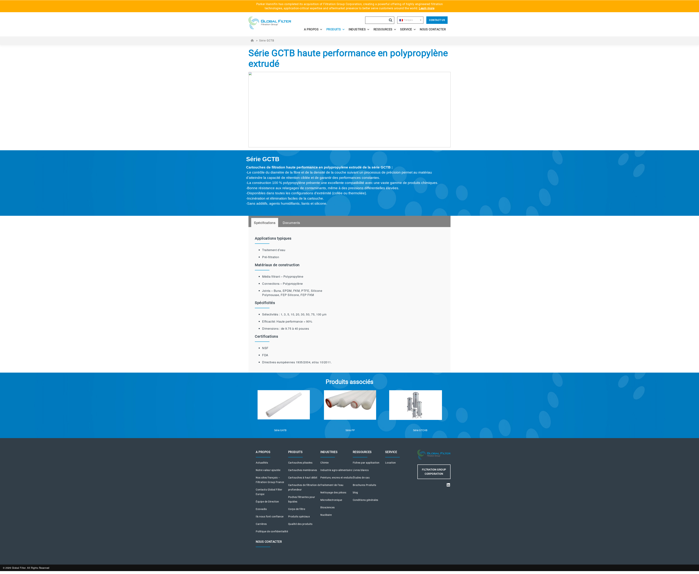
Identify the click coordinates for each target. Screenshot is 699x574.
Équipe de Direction (267, 501)
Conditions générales (365, 499)
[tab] (264, 222)
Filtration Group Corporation (434, 471)
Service (406, 29)
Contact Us (437, 20)
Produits (333, 29)
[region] (349, 183)
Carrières (261, 524)
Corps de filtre (296, 509)
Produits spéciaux (299, 516)
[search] (390, 20)
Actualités (262, 462)
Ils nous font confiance (270, 516)
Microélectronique (331, 499)
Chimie (324, 462)
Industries (357, 29)
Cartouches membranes (302, 470)
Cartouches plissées (300, 462)
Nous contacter (433, 29)
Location (390, 462)
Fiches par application (366, 462)
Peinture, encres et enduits (336, 477)
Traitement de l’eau (331, 485)
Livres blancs (361, 470)
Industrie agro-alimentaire (336, 470)
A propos (311, 29)
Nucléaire (326, 514)
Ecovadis (261, 509)
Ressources (383, 29)
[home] (273, 23)
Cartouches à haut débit (302, 477)
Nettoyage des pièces (333, 492)
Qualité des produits (300, 524)
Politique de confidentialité (272, 531)
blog (355, 492)
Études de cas (361, 477)
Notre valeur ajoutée (268, 470)
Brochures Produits (364, 485)
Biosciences (327, 507)
